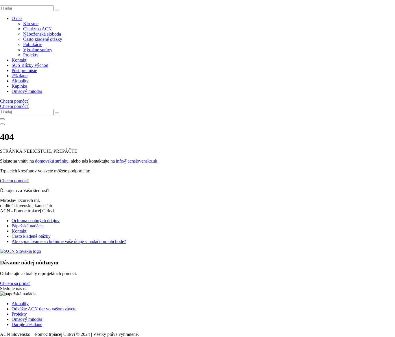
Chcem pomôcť (14, 101)
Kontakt (19, 60)
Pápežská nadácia (28, 225)
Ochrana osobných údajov (36, 220)
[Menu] (2, 124)
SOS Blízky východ (30, 65)
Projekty (30, 54)
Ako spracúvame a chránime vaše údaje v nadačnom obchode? (69, 241)
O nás (17, 18)
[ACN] (20, 251)
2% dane (19, 75)
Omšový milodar (27, 91)
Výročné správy (37, 49)
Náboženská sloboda (42, 34)
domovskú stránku (52, 161)
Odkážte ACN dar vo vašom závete (44, 308)
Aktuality (20, 80)
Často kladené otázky (42, 39)
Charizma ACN (37, 28)
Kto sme (30, 23)
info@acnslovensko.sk (136, 161)
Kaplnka (19, 86)
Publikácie (32, 44)
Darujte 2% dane (27, 324)
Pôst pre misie (24, 70)
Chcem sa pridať (15, 283)
